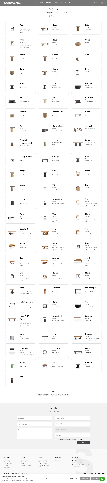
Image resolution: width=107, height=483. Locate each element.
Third (87, 199)
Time (22, 214)
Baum (55, 69)
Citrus (55, 55)
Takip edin (58, 457)
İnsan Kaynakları (8, 463)
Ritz (87, 156)
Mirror (22, 362)
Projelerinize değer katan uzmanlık (44, 466)
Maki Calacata (26, 302)
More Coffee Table (25, 317)
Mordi (87, 214)
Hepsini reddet (85, 478)
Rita (87, 25)
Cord (87, 258)
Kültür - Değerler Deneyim (44, 462)
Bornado (56, 287)
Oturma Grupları (25, 462)
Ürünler (23, 457)
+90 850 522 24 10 (78, 462)
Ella (54, 334)
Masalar (23, 463)
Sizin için (40, 457)
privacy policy (65, 439)
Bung (22, 69)
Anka (22, 40)
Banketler (23, 467)
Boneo (88, 243)
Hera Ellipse (57, 126)
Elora (87, 111)
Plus (21, 97)
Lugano (88, 140)
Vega (87, 40)
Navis (54, 25)
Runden (88, 83)
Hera (54, 302)
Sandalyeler (24, 460)
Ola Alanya (90, 287)
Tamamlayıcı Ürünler (26, 465)
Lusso (55, 140)
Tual (54, 229)
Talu (54, 214)
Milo (54, 362)
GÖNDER (83, 442)
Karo (87, 185)
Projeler (7, 468)
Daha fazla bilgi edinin (28, 480)
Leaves (88, 316)
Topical (88, 126)
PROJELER (58, 3)
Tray (87, 229)
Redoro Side (57, 111)
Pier (21, 25)
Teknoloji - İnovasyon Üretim (45, 460)
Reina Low (57, 199)
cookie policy (79, 439)
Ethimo (88, 362)
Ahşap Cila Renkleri (42, 463)
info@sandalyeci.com (79, 460)
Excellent (24, 229)
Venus (22, 55)
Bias (21, 258)
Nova (54, 40)
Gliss (87, 302)
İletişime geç (76, 457)
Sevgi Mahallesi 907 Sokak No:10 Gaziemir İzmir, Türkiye (84, 465)
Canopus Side (26, 156)
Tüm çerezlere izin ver (98, 478)
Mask (22, 287)
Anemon (56, 258)
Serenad (23, 243)
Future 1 (56, 348)
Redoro (23, 111)
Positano (24, 348)
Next (87, 273)
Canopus (56, 156)
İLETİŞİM (67, 3)
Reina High (57, 316)
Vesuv (22, 377)
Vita (87, 55)
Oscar (88, 348)
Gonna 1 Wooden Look (26, 141)
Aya (54, 97)
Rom (54, 243)
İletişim (6, 465)
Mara (54, 83)
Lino (21, 273)
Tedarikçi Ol (7, 462)
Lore (87, 69)
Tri (53, 185)
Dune (87, 170)
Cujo (54, 170)
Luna (22, 334)
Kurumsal (7, 457)
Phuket (88, 334)
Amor (22, 83)
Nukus (55, 273)
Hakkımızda (7, 460)
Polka (22, 199)
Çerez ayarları (73, 478)
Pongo (22, 170)
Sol (21, 126)
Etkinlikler (57, 460)
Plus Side (89, 97)
